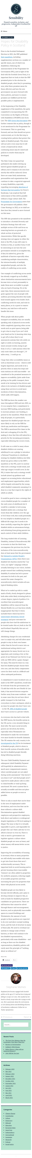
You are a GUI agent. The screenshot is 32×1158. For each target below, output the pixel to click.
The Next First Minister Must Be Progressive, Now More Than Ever (14, 1041)
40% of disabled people (18, 709)
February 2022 (9, 1074)
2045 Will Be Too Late (12, 1053)
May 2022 (8, 1071)
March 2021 (9, 1098)
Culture (7, 1118)
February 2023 (9, 1069)
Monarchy (8, 1140)
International (9, 1135)
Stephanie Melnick (16, 987)
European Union (10, 1128)
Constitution (9, 1116)
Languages (8, 1137)
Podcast (7, 1142)
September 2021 (10, 1083)
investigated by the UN (9, 743)
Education (8, 1125)
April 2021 (8, 1095)
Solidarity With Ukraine (12, 1047)
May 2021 (8, 1093)
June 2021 (8, 1090)
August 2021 (9, 1086)
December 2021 (10, 1079)
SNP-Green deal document (18, 120)
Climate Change (10, 1113)
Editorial (8, 1123)
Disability (6, 968)
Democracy (8, 1121)
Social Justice (7, 965)
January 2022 (9, 1076)
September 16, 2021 (7, 37)
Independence (9, 1132)
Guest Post (8, 1130)
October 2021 (9, 1081)
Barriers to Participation (13, 1044)
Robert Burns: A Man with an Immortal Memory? (13, 1050)
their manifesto (6, 57)
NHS (14, 968)
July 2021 (8, 1088)
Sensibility (16, 18)
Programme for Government (11, 201)
